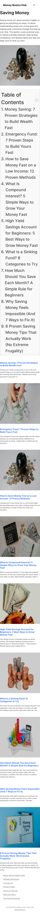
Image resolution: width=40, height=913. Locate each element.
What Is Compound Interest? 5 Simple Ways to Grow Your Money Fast (20, 199)
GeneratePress (20, 910)
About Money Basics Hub (14, 875)
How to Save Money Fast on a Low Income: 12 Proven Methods (20, 168)
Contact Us (8, 883)
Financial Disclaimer (11, 898)
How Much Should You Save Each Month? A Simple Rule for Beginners (20, 282)
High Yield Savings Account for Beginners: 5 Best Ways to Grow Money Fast (21, 233)
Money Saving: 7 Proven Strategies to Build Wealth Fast (21, 118)
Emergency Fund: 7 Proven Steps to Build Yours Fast (21, 143)
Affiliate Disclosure (11, 879)
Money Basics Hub (15, 5)
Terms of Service (10, 891)
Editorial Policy (9, 895)
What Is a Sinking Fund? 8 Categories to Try (21, 257)
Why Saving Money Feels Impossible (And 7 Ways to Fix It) (20, 310)
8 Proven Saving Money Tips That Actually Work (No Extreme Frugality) (21, 338)
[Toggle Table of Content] (35, 100)
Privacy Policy (9, 887)
